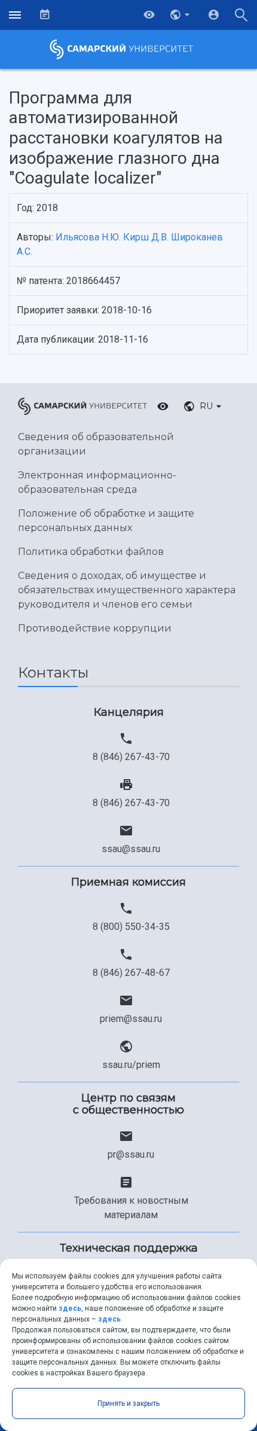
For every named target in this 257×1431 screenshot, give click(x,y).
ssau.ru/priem (131, 1064)
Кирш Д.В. (146, 237)
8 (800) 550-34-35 (131, 926)
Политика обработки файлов (91, 551)
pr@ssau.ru (131, 1154)
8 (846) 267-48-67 (131, 972)
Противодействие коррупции (95, 628)
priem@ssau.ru (131, 1018)
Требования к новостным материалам (131, 1208)
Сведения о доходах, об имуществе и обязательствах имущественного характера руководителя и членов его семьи (126, 590)
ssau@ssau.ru (131, 849)
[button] (181, 15)
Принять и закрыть (128, 1403)
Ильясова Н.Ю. (88, 237)
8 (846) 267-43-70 (131, 756)
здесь (70, 1308)
